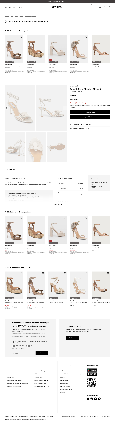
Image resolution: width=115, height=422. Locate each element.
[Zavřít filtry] (109, 1)
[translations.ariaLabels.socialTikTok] (99, 398)
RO (97, 416)
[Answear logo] (57, 7)
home (20, 7)
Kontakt (62, 392)
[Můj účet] (100, 7)
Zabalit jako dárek (65, 386)
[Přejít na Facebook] (88, 398)
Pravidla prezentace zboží (41, 380)
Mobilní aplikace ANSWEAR (41, 386)
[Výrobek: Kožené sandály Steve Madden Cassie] (36, 49)
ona (6, 7)
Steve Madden (74, 86)
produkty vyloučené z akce (22, 338)
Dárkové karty (64, 383)
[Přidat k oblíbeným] (21, 36)
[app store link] (92, 374)
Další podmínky (38, 374)
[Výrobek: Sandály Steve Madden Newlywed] (14, 49)
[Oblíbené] (105, 7)
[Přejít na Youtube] (95, 398)
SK (102, 416)
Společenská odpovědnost (14, 380)
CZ (82, 416)
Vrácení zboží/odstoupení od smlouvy (70, 374)
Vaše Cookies (42, 416)
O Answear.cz (11, 371)
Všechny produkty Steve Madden (90, 117)
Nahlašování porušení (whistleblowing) (17, 383)
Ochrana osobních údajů (14, 386)
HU (90, 416)
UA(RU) (108, 416)
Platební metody (64, 380)
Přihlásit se (42, 353)
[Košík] (109, 7)
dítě (14, 7)
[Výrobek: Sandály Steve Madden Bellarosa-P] (79, 49)
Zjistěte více (72, 338)
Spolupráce (10, 377)
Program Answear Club (40, 383)
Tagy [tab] (21, 169)
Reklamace (63, 371)
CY (79, 416)
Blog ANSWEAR (38, 377)
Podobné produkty (90, 112)
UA (105, 416)
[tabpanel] (57, 188)
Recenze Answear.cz (13, 374)
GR (85, 416)
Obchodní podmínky (39, 371)
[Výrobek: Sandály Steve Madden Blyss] (57, 286)
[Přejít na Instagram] (91, 398)
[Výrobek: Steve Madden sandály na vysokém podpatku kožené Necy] (101, 49)
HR (87, 416)
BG (76, 416)
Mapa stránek (50, 416)
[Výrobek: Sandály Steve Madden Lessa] (57, 49)
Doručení (62, 377)
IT (92, 416)
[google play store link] (92, 370)
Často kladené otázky (66, 389)
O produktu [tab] (11, 169)
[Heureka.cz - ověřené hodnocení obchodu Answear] (89, 405)
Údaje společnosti (33, 416)
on (10, 7)
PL (95, 416)
